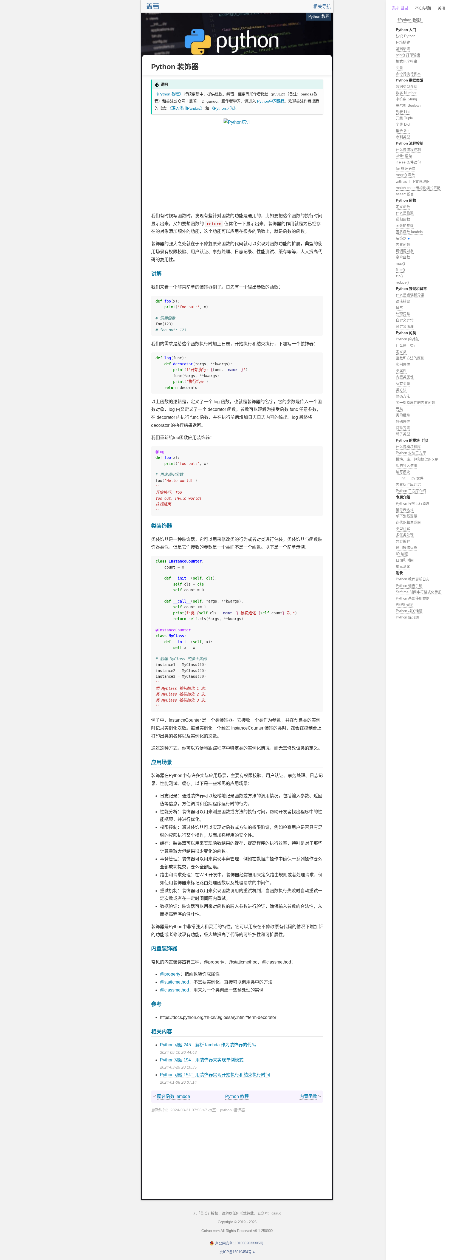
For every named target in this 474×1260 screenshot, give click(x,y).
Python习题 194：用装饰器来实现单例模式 (202, 1060)
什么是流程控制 (408, 150)
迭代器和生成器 (408, 522)
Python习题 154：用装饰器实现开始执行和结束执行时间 (215, 1074)
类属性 (401, 371)
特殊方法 (403, 428)
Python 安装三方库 (411, 453)
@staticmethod (174, 982)
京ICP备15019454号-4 (237, 1252)
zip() (399, 276)
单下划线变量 (406, 516)
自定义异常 (405, 320)
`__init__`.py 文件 (410, 478)
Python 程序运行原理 (413, 503)
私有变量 (403, 384)
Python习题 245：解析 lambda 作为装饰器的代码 (208, 1045)
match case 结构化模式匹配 (418, 188)
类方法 (401, 390)
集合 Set (403, 131)
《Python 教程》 (168, 94)
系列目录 (400, 8)
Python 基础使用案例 (413, 598)
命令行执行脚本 (408, 74)
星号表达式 (405, 510)
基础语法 (403, 49)
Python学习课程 (270, 101)
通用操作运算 (406, 548)
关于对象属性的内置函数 (415, 402)
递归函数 (403, 219)
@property (170, 974)
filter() (400, 270)
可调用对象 (405, 251)
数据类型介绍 (406, 86)
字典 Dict (403, 124)
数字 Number (406, 93)
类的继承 (403, 415)
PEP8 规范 (404, 605)
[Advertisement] (237, 169)
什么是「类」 (406, 345)
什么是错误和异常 (410, 295)
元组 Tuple (404, 118)
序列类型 (403, 137)
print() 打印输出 (408, 55)
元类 (399, 409)
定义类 (401, 352)
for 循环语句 (405, 168)
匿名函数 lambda (173, 1096)
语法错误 (403, 301)
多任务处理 (405, 535)
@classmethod (174, 990)
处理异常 (403, 314)
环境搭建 (403, 42)
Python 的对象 (407, 339)
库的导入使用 (406, 466)
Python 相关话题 (409, 611)
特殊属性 (403, 421)
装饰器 (401, 238)
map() (400, 263)
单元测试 (403, 566)
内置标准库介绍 (408, 484)
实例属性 (403, 364)
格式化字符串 (406, 61)
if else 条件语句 (408, 162)
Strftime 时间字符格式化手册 (419, 592)
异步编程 (403, 541)
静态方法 (403, 396)
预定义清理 (405, 326)
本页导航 (423, 8)
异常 (399, 308)
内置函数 (308, 1096)
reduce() (402, 282)
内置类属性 (405, 377)
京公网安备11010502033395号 (239, 1243)
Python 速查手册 (409, 586)
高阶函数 (403, 257)
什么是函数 (405, 213)
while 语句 (404, 156)
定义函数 (403, 207)
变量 (399, 68)
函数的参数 (405, 226)
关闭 (441, 8)
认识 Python (405, 36)
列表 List (403, 112)
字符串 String (406, 99)
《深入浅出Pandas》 (187, 108)
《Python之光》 (223, 108)
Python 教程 (237, 1096)
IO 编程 (402, 554)
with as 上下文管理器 (413, 181)
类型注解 (403, 529)
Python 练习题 (407, 617)
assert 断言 (405, 194)
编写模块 (403, 472)
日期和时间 (405, 560)
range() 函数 (405, 175)
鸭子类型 (403, 434)
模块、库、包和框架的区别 (417, 459)
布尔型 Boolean (408, 105)
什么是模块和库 (408, 447)
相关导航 (322, 6)
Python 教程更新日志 (413, 579)
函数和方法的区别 (410, 358)
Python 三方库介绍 (411, 491)
